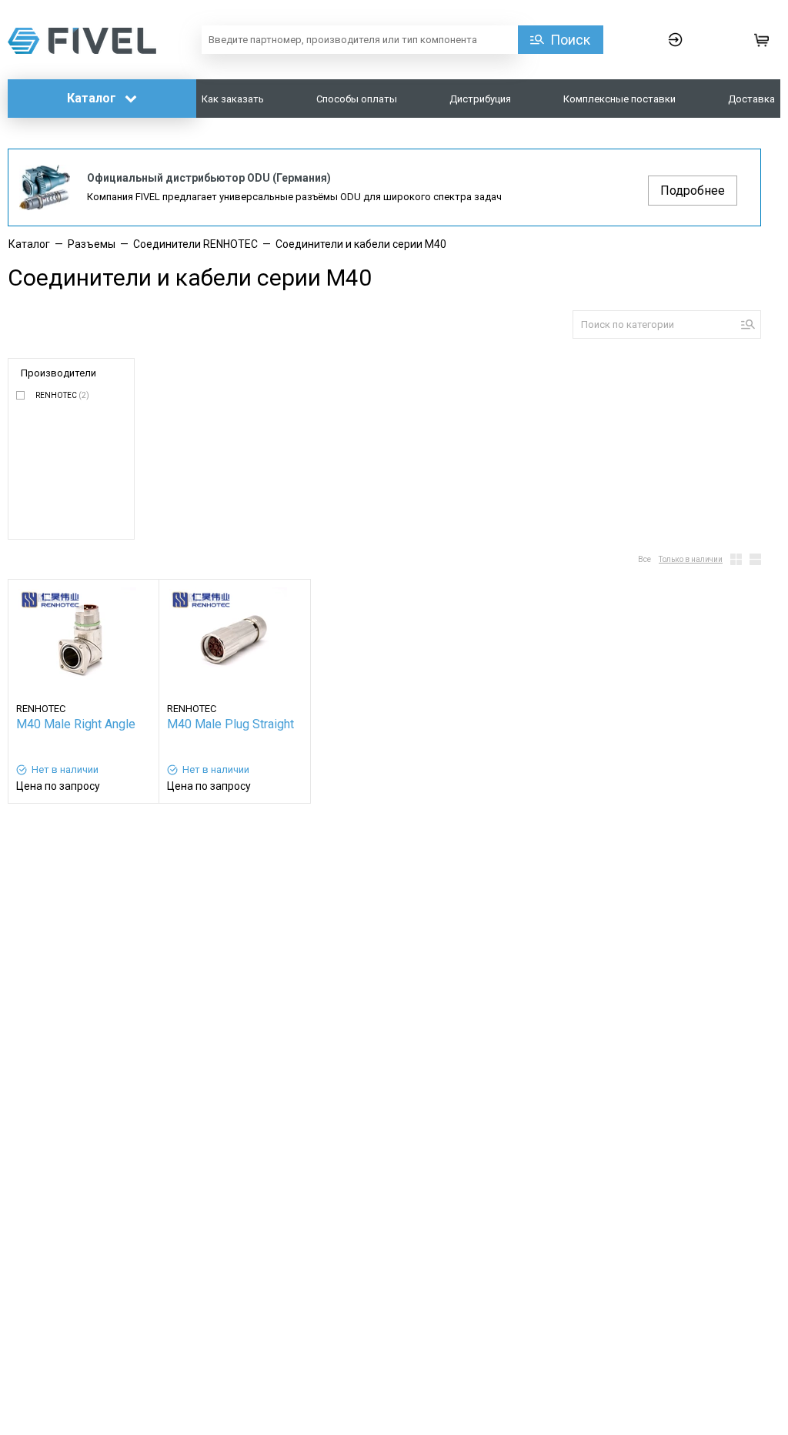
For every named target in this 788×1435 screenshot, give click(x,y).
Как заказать (233, 99)
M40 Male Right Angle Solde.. (75, 725)
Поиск (570, 40)
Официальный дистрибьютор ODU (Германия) (209, 178)
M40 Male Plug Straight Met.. (230, 725)
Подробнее (692, 190)
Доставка (751, 99)
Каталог (93, 98)
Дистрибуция (480, 99)
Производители (58, 373)
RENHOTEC (62, 395)
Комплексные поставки (619, 99)
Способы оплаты (356, 99)
